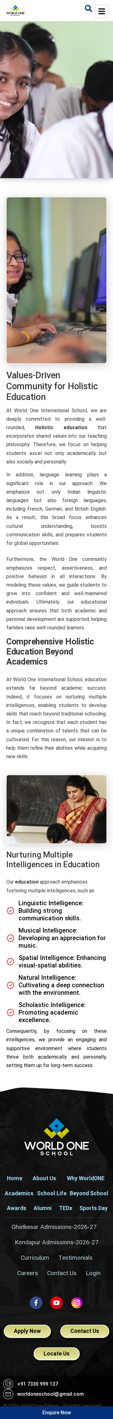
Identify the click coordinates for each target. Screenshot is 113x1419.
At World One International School (46, 411)
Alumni (42, 1208)
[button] (88, 8)
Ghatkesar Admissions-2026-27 (54, 1226)
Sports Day (93, 1208)
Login (93, 1273)
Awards (16, 1208)
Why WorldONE (86, 1178)
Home (14, 1178)
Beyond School (89, 1193)
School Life (51, 1193)
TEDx (65, 1208)
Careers (27, 1273)
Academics (19, 1193)
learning (73, 475)
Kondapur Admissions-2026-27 (57, 1242)
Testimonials (75, 1257)
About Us (44, 1178)
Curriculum (35, 1257)
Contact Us (62, 1273)
